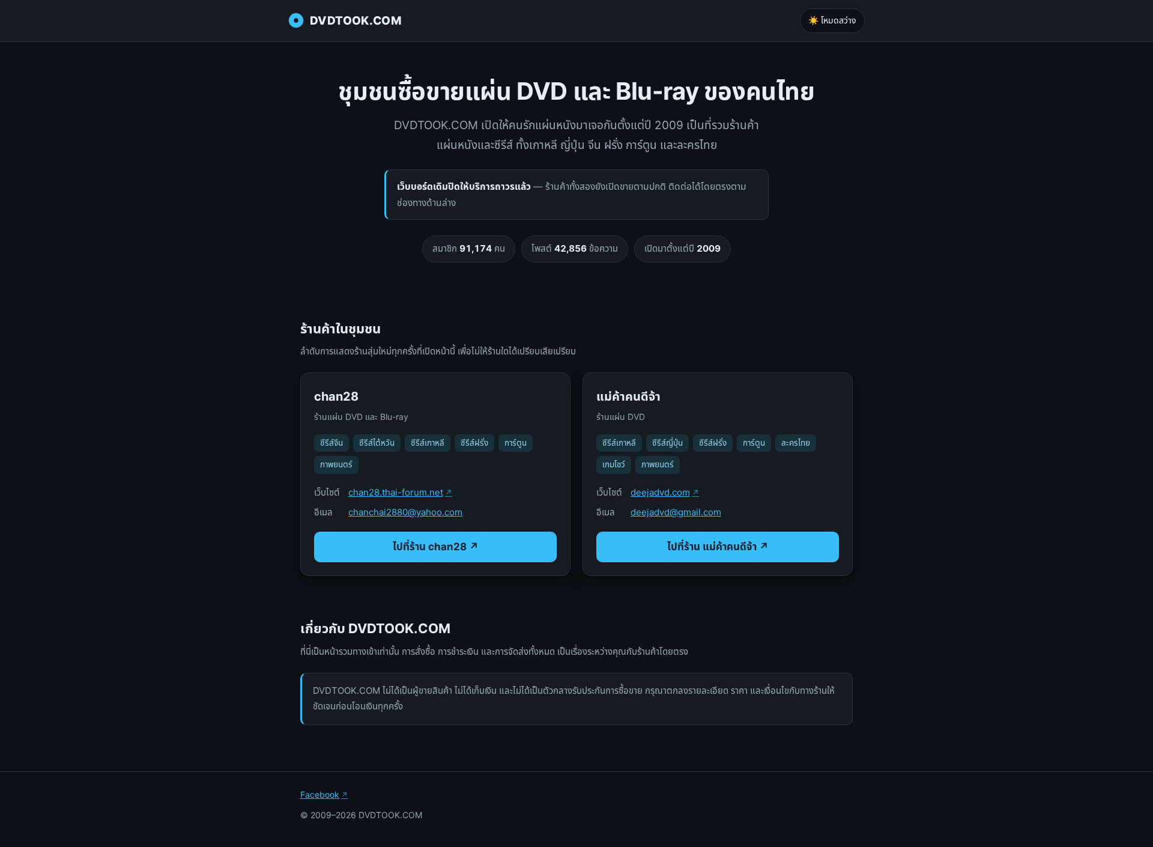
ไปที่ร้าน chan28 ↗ (436, 547)
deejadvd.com (660, 492)
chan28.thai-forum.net (395, 492)
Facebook (319, 794)
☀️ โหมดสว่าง (832, 20)
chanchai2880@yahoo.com (405, 512)
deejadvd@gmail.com (676, 512)
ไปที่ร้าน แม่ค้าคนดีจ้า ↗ (718, 547)
